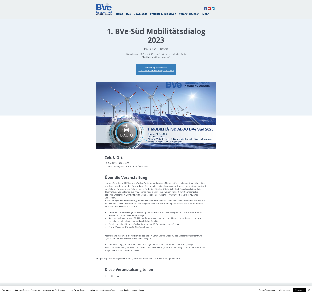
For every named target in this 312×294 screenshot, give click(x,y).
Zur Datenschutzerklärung (134, 290)
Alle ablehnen (284, 290)
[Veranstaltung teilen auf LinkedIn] (118, 276)
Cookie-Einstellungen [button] (267, 290)
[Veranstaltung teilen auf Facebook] (106, 276)
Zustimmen (299, 290)
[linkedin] (213, 8)
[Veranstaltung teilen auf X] (112, 276)
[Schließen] (309, 290)
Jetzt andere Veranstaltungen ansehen (156, 70)
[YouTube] (209, 8)
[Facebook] (205, 8)
